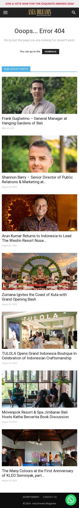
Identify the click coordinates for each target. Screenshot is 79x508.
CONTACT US (50, 497)
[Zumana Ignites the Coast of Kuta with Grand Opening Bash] (39, 271)
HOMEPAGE (50, 51)
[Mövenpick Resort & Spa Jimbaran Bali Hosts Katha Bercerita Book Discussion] (39, 389)
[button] (74, 13)
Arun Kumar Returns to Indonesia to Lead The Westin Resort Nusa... (36, 238)
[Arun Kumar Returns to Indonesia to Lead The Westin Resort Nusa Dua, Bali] (39, 212)
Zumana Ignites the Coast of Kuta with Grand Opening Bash (34, 297)
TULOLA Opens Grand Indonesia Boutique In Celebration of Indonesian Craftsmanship (39, 355)
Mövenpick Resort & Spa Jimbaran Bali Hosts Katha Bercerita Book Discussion (35, 414)
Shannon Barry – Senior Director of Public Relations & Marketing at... (37, 179)
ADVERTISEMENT (31, 497)
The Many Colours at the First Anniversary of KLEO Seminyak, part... (37, 473)
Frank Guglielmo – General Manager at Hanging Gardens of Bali (34, 120)
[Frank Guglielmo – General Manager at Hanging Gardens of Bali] (39, 95)
